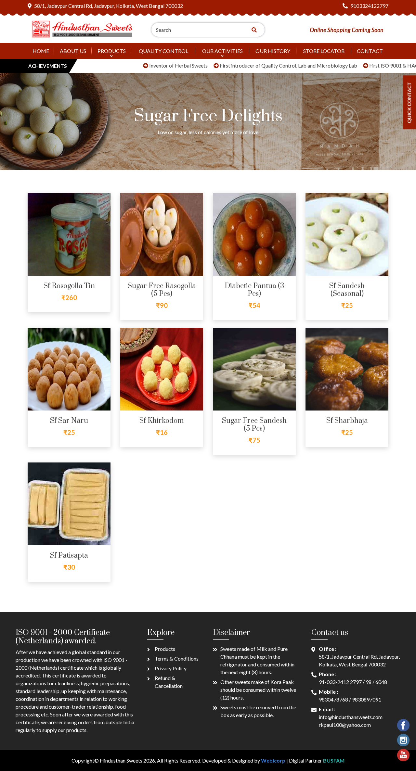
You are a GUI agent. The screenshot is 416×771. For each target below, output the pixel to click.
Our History (272, 51)
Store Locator (323, 51)
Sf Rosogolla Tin (69, 286)
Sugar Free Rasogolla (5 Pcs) (162, 290)
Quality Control (163, 51)
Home (40, 51)
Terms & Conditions (177, 658)
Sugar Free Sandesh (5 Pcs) (254, 424)
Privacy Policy (171, 668)
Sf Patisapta (69, 555)
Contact (370, 51)
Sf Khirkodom (161, 420)
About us (73, 51)
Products (112, 51)
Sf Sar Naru (69, 420)
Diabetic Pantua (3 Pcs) (254, 290)
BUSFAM (333, 760)
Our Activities (222, 51)
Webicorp (273, 760)
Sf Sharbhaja (347, 420)
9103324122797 (369, 6)
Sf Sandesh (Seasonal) (347, 290)
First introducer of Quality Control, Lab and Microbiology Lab (260, 65)
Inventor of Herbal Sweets (150, 65)
